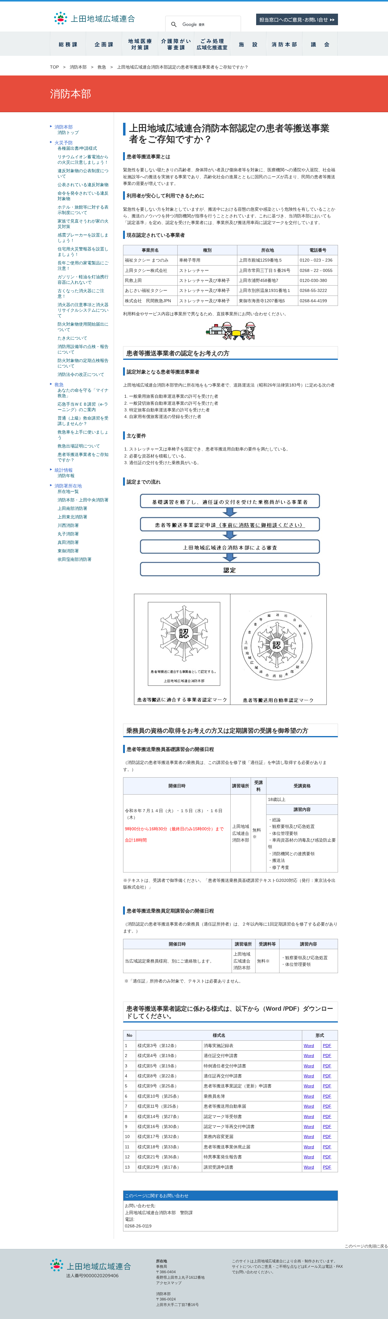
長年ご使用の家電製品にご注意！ (83, 265)
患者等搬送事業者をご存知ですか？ (83, 457)
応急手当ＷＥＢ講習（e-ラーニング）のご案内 (83, 407)
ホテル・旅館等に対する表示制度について (83, 210)
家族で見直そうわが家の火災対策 (83, 224)
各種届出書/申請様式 (77, 148)
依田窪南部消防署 (75, 559)
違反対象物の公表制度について (83, 173)
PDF (327, 1045)
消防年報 (66, 475)
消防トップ (68, 132)
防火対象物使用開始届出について (83, 327)
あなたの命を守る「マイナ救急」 (83, 393)
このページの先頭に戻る (366, 1246)
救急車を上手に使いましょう (83, 435)
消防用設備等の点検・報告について (83, 349)
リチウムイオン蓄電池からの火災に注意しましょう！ (83, 159)
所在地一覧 (68, 491)
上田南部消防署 (72, 508)
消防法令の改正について (81, 374)
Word (309, 1045)
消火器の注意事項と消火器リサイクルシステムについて (83, 310)
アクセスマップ (169, 1283)
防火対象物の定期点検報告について (83, 363)
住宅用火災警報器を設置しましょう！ (83, 251)
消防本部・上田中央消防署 (83, 499)
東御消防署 (68, 550)
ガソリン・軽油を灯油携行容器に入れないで (83, 279)
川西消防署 (68, 525)
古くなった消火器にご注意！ (81, 293)
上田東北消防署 (72, 516)
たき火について (72, 338)
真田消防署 (68, 542)
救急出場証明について (79, 446)
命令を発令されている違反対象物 (83, 196)
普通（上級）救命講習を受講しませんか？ (83, 421)
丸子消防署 (68, 533)
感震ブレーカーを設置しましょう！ (83, 238)
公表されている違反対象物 (83, 184)
